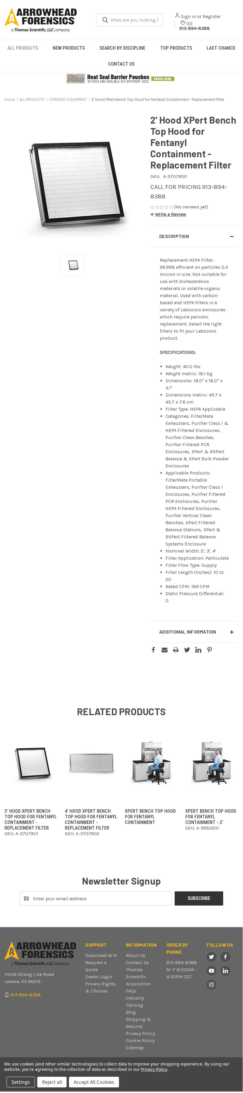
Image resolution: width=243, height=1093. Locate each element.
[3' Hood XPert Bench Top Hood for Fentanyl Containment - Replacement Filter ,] (31, 763)
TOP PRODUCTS (176, 48)
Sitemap (135, 1047)
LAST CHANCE (221, 48)
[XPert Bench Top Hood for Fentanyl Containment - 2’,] (211, 763)
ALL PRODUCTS (22, 48)
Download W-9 (101, 955)
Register (212, 16)
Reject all (52, 1082)
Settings (21, 1082)
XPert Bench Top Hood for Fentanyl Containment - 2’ (210, 816)
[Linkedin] (198, 650)
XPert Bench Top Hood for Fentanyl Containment (150, 816)
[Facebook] (153, 650)
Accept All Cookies (94, 1082)
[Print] (176, 650)
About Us (135, 955)
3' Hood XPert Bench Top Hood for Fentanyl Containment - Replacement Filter (30, 819)
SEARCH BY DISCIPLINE (122, 48)
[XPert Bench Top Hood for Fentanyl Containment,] (151, 763)
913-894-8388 (194, 28)
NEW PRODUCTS (69, 48)
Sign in (188, 16)
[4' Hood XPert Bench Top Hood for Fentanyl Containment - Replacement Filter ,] (91, 763)
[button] (121, 78)
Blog (131, 1012)
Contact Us (137, 962)
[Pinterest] (210, 650)
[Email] (165, 650)
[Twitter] (187, 650)
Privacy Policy (140, 1033)
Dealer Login (98, 976)
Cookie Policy (140, 1040)
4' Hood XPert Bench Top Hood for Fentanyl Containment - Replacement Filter (91, 819)
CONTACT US (121, 64)
